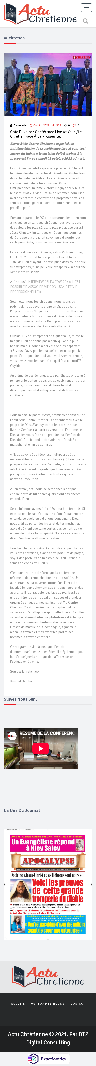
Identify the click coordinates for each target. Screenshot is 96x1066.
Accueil (18, 1003)
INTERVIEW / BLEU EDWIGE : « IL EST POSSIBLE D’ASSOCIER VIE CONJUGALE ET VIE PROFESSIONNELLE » (45, 287)
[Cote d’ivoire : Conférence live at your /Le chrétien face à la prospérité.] (48, 84)
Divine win (20, 125)
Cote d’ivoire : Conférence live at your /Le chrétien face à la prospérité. (46, 134)
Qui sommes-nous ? (47, 1003)
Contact (78, 1003)
